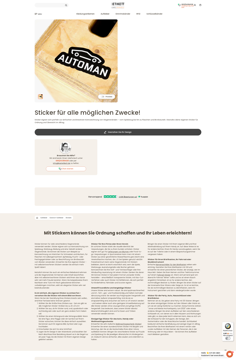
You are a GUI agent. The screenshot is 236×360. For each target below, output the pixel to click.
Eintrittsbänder (123, 14)
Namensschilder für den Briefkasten (171, 264)
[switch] (227, 338)
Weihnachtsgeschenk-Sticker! (128, 324)
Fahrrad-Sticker (163, 275)
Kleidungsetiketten (85, 14)
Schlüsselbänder (154, 14)
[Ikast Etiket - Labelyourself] (118, 5)
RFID (138, 14)
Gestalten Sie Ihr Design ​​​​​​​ (119, 132)
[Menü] (232, 323)
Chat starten (67, 168)
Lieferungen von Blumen (118, 251)
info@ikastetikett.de (61, 163)
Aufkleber (105, 14)
